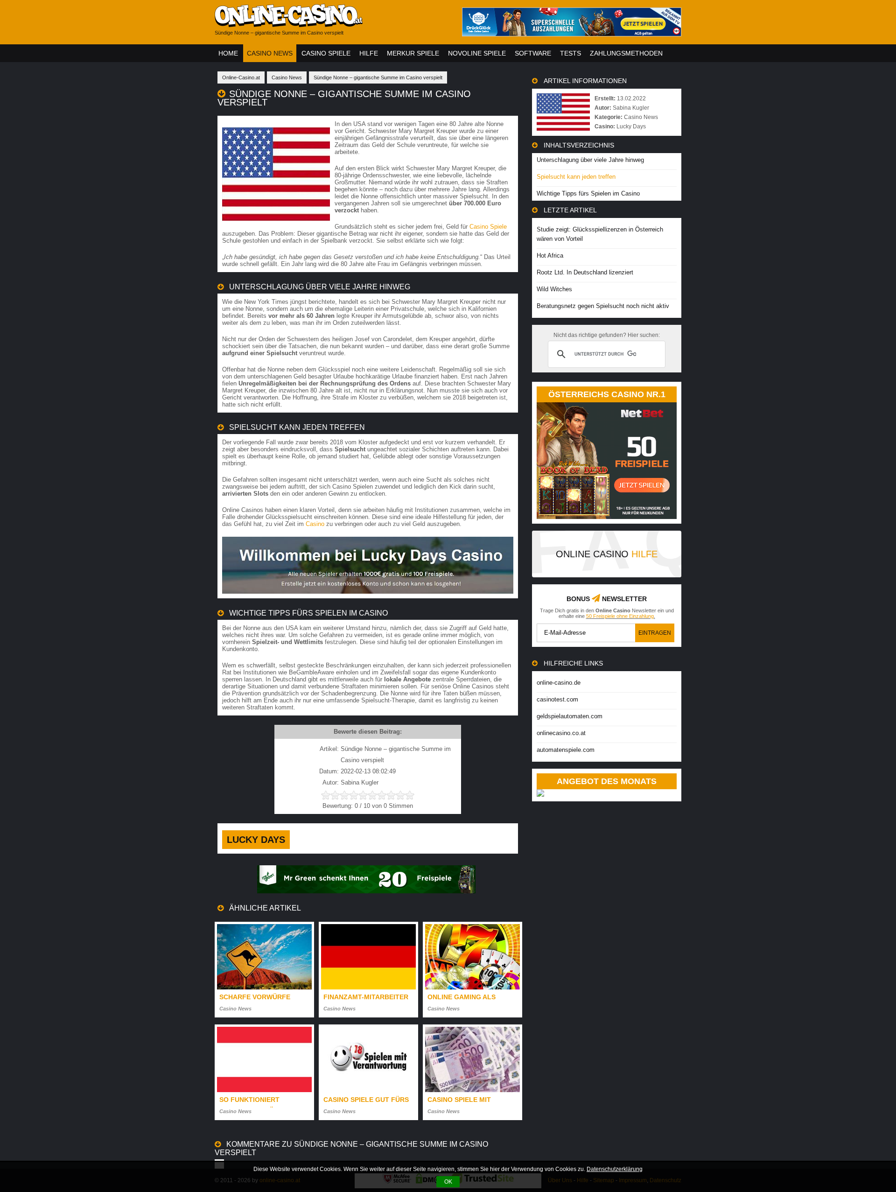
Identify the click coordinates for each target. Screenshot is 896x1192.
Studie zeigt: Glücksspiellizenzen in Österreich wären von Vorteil (600, 234)
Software (533, 53)
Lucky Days (256, 839)
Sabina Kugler (631, 108)
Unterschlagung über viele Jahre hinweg (590, 159)
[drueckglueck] (571, 33)
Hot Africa (550, 255)
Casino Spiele (325, 53)
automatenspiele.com (566, 749)
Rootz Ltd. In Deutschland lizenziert (585, 272)
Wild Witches (554, 289)
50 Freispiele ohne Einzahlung (620, 616)
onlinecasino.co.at (561, 732)
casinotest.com (557, 699)
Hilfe (368, 53)
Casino (315, 523)
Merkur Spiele (413, 53)
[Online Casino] (331, 23)
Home (228, 53)
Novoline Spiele (477, 53)
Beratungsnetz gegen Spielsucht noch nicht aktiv (603, 305)
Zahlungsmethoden (626, 53)
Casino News (270, 53)
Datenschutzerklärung (615, 1169)
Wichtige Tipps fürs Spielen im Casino (588, 193)
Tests (570, 53)
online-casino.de (559, 682)
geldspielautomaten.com (569, 716)
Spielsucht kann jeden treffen (576, 176)
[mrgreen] (366, 891)
